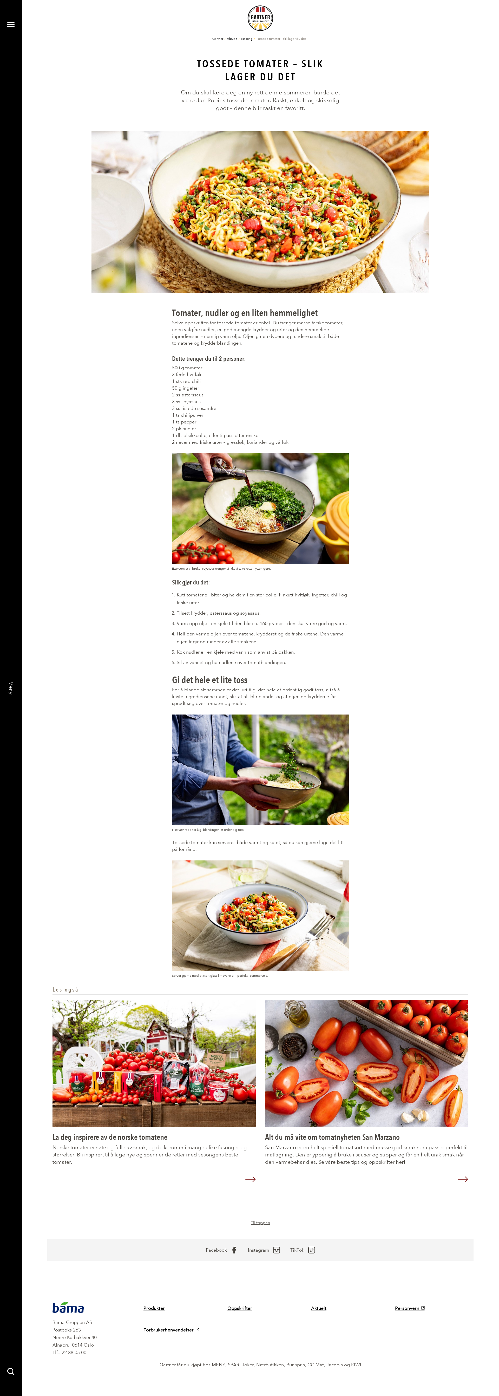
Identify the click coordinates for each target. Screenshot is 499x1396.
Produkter (154, 1308)
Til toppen (260, 1222)
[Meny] (11, 24)
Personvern (407, 1308)
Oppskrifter (239, 1308)
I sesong (247, 38)
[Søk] (11, 1371)
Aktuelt (232, 38)
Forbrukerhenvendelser (168, 1330)
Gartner (217, 38)
